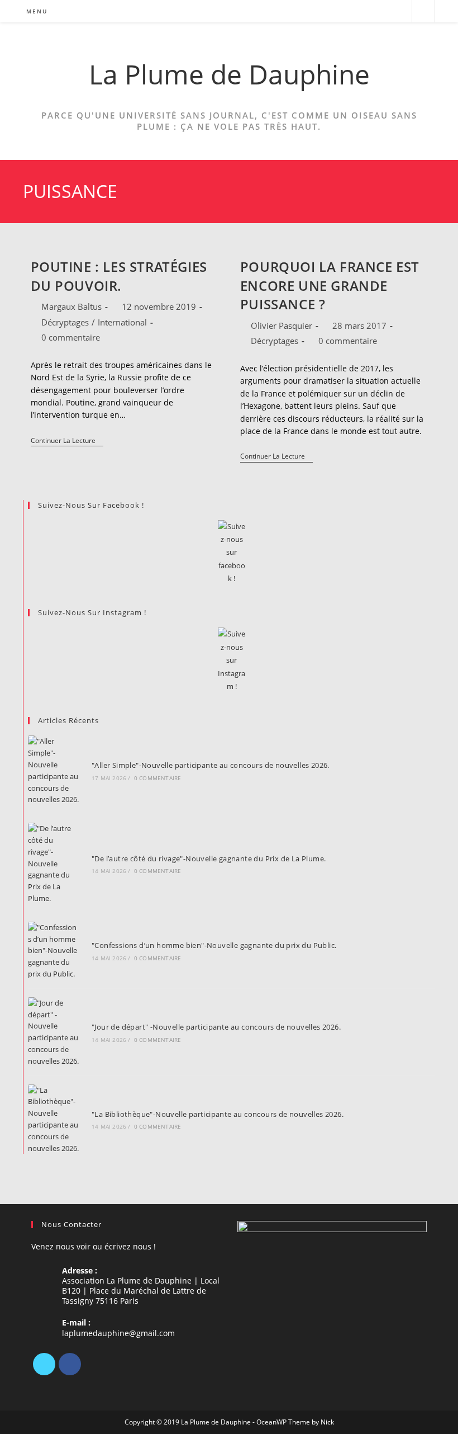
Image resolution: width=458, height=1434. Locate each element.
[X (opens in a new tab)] (353, 11)
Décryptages (65, 322)
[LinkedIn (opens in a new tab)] (383, 11)
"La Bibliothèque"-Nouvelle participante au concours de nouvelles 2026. (218, 1114)
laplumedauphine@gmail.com (118, 1333)
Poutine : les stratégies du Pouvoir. (119, 276)
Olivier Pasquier (281, 325)
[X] (44, 1364)
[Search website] (423, 12)
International (122, 322)
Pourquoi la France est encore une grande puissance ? (329, 285)
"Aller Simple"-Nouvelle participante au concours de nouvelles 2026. (211, 765)
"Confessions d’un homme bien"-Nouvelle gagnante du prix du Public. (214, 945)
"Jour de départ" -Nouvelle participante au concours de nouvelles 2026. (216, 1027)
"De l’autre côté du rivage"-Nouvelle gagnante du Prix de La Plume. (209, 858)
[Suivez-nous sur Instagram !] (231, 660)
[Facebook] (70, 1364)
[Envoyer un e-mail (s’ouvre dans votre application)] (398, 11)
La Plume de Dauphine (229, 74)
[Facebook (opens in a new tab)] (368, 11)
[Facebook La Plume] (231, 553)
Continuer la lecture (67, 441)
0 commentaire (70, 337)
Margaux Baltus (71, 306)
